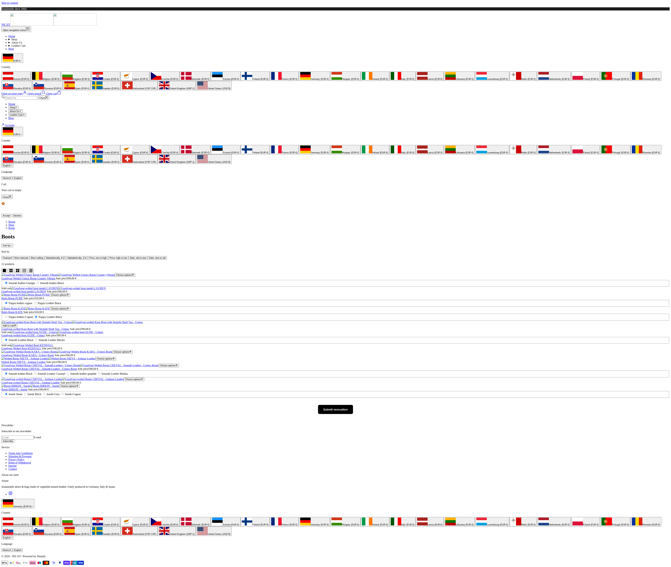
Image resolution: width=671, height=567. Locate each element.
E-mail (37, 437)
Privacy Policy (16, 459)
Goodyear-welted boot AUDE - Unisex (23, 335)
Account (9, 125)
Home (11, 36)
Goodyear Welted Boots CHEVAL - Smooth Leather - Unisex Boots (39, 368)
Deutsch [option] (7, 178)
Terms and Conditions (20, 453)
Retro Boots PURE (12, 298)
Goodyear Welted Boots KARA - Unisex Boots (27, 355)
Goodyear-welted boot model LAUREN (23, 291)
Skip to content (9, 2)
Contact (12, 468)
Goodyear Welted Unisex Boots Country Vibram (28, 278)
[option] (16, 76)
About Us (16, 42)
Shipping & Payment (19, 456)
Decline (17, 215)
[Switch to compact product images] (31, 270)
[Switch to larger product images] (4, 270)
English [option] (17, 178)
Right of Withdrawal (19, 462)
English (6, 165)
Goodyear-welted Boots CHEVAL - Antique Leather (30, 382)
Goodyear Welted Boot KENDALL (21, 348)
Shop (14, 39)
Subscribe (8, 441)
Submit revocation (335, 409)
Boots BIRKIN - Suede (14, 389)
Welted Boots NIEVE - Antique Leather (23, 362)
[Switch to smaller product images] (11, 270)
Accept (6, 215)
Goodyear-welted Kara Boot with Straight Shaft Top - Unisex (35, 329)
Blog (11, 48)
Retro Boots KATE (12, 312)
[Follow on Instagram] (10, 494)
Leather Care (18, 45)
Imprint (12, 465)
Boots (11, 228)
